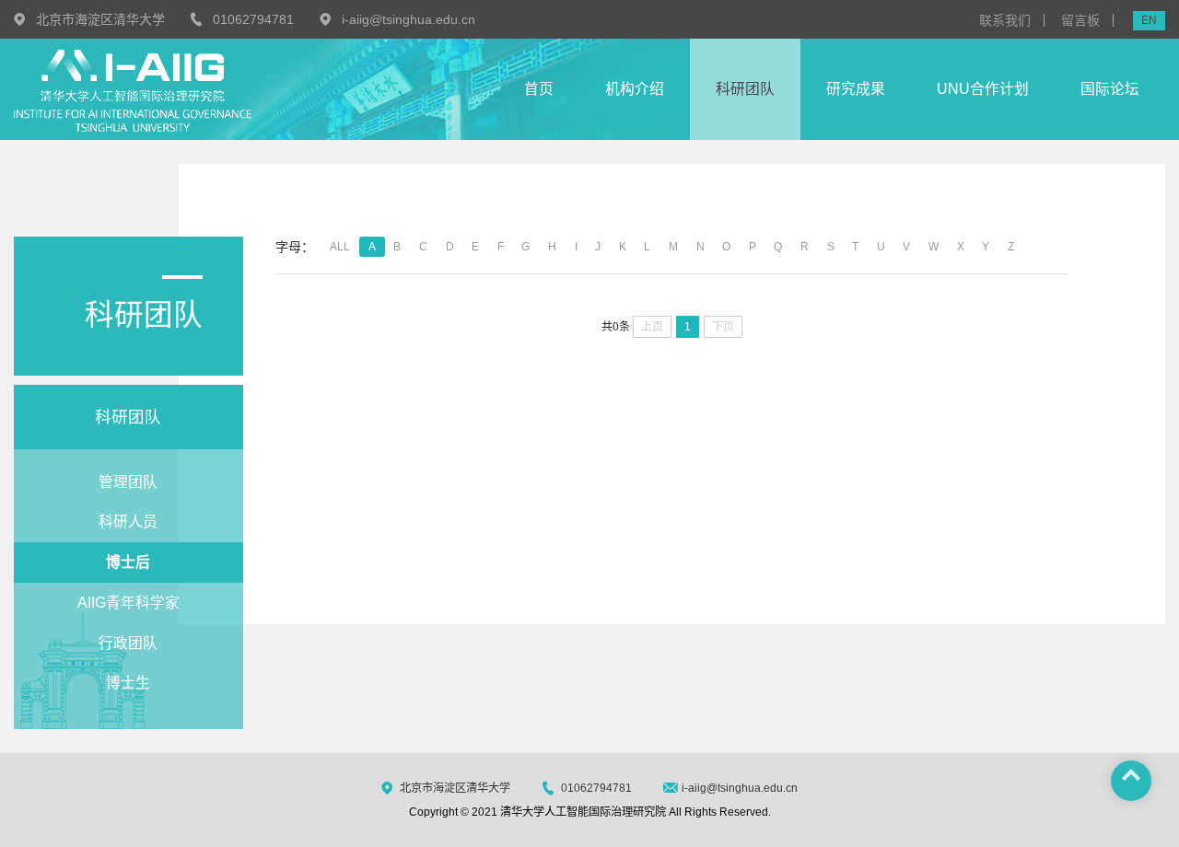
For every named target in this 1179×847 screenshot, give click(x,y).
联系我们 (1005, 20)
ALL (340, 246)
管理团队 (128, 482)
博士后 (128, 562)
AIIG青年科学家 (128, 602)
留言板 (1080, 20)
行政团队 (128, 643)
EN (1149, 20)
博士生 (128, 682)
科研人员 (128, 521)
